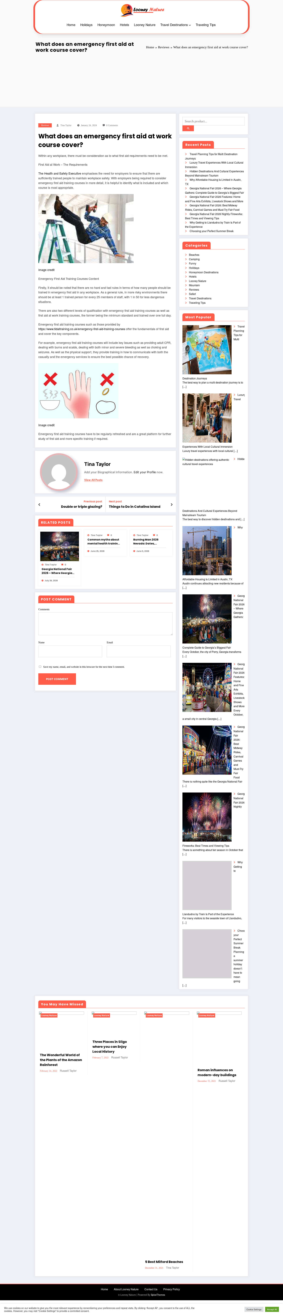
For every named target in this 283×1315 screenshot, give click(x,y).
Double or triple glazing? (81, 506)
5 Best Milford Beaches (163, 1261)
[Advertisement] (141, 79)
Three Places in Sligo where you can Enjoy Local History (109, 1046)
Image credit (46, 270)
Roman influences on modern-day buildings (216, 1072)
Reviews (45, 125)
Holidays (86, 24)
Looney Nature (144, 24)
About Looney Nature (126, 1289)
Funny (192, 263)
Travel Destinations (174, 24)
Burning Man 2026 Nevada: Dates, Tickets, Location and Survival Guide (148, 542)
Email (110, 642)
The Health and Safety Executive (59, 173)
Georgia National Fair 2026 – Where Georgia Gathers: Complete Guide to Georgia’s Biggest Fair (57, 571)
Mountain (194, 285)
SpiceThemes (158, 1294)
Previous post (93, 501)
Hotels (124, 24)
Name (41, 642)
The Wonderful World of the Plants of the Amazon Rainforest (60, 1060)
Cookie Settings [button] (254, 1309)
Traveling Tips (206, 24)
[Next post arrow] (172, 504)
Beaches (194, 255)
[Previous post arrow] (39, 504)
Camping (194, 259)
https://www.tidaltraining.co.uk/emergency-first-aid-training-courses (81, 329)
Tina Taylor (65, 125)
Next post (115, 501)
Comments (43, 609)
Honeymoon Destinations (203, 272)
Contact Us (150, 1289)
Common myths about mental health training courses (103, 542)
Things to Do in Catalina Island (134, 506)
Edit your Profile (145, 472)
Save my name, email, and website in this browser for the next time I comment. (84, 666)
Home (71, 24)
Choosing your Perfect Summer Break (212, 231)
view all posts (93, 480)
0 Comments (112, 125)
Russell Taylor (67, 1071)
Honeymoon (106, 24)
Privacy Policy (171, 1289)
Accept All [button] (272, 1309)
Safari (192, 294)
